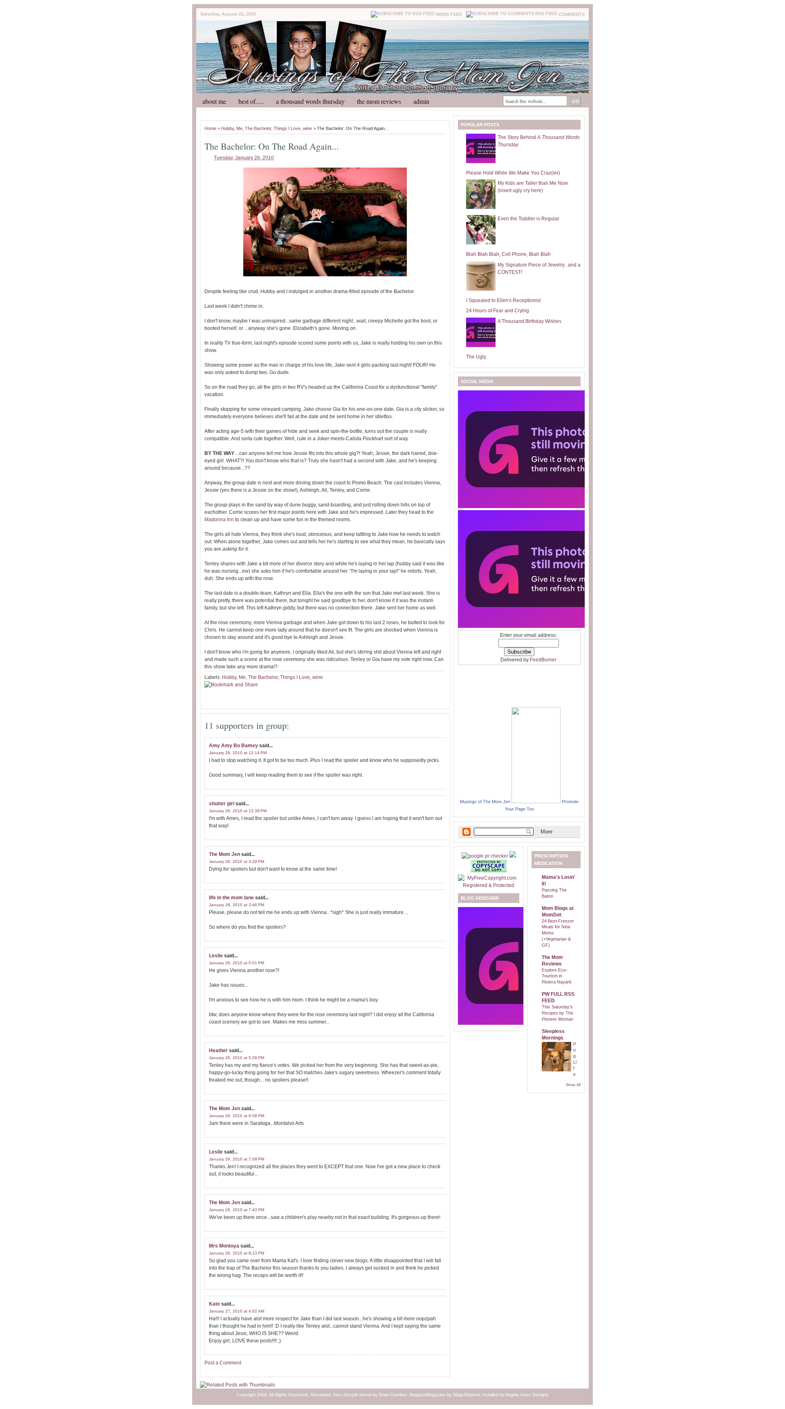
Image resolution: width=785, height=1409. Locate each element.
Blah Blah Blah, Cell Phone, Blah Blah (508, 254)
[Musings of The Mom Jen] (536, 801)
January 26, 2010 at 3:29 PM (236, 861)
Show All (573, 1085)
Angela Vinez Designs (527, 1394)
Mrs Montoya (224, 1246)
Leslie (216, 956)
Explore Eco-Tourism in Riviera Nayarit (556, 976)
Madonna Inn (219, 519)
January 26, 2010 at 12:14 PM (238, 752)
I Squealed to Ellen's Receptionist (503, 300)
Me (239, 128)
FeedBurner (543, 660)
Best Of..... (251, 101)
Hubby (227, 128)
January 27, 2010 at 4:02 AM (236, 1311)
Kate (214, 1304)
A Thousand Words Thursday (310, 101)
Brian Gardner (393, 1394)
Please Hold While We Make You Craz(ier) (513, 173)
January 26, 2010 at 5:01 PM (236, 963)
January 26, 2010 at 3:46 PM (236, 905)
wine (307, 128)
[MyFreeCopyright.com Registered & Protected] (488, 885)
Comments (571, 14)
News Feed (449, 14)
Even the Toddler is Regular (528, 219)
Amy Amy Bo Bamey (233, 745)
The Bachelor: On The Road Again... (271, 146)
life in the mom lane (231, 898)
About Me (214, 101)
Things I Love (287, 128)
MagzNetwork (467, 1394)
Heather (218, 1050)
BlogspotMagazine (427, 1394)
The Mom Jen (224, 854)
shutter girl (221, 803)
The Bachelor (258, 128)
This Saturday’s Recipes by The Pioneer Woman (557, 1012)
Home (210, 128)
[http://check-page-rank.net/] (485, 856)
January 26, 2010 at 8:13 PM (236, 1253)
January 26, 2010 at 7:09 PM (236, 1159)
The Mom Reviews (379, 101)
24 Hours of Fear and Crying (497, 311)
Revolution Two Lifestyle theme (341, 1394)
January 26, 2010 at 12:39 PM (238, 811)
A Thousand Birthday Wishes (529, 321)
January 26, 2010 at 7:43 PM (236, 1209)
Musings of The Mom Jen (485, 801)
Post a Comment (222, 1363)
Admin (421, 101)
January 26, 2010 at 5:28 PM (236, 1057)
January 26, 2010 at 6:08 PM (236, 1115)
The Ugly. (476, 357)
